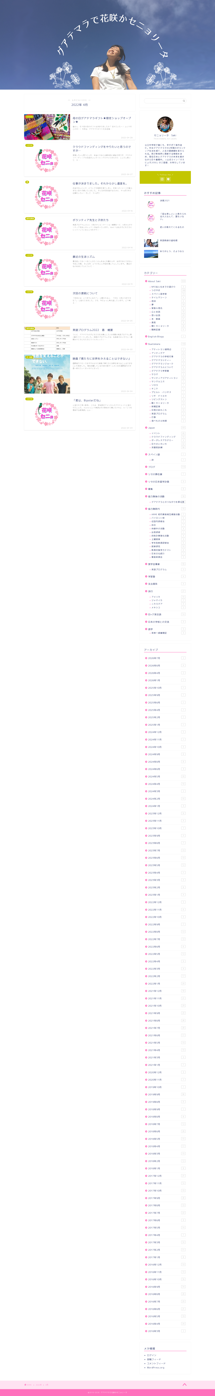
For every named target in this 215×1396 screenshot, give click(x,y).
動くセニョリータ (168, 403)
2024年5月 (166, 776)
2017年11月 (166, 1183)
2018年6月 (166, 1131)
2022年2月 (166, 976)
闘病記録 (168, 329)
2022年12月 (166, 902)
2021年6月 (166, 1035)
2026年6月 (166, 665)
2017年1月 (166, 1257)
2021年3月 (166, 1057)
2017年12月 (166, 1175)
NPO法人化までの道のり (168, 286)
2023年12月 (166, 813)
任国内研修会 (168, 521)
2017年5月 (166, 1227)
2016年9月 (166, 1286)
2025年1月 (166, 724)
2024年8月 (166, 761)
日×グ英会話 (166, 614)
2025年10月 (166, 687)
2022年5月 (166, 954)
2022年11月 (166, 909)
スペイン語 (166, 454)
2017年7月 (166, 1212)
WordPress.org (155, 1367)
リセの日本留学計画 (166, 481)
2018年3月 (166, 1153)
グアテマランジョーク (168, 363)
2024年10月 (166, 747)
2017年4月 (166, 1235)
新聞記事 (168, 406)
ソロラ (168, 385)
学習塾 (166, 576)
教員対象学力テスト (168, 550)
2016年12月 (166, 1264)
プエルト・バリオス (168, 392)
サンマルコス (168, 381)
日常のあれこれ (168, 410)
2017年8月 (166, 1205)
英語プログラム (168, 413)
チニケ (168, 388)
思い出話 (168, 315)
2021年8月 (166, 1020)
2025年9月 (166, 695)
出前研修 (168, 532)
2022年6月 (166, 946)
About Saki (166, 281)
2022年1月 (166, 983)
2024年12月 (166, 732)
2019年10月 (166, 1087)
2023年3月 (166, 880)
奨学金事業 (166, 564)
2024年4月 (166, 784)
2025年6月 (166, 702)
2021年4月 (166, 1050)
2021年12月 (166, 991)
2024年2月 (166, 798)
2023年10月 (166, 828)
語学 (166, 629)
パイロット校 (168, 517)
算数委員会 (168, 557)
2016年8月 (166, 1294)
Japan (166, 427)
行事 (168, 417)
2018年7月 (166, 1124)
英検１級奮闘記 (168, 632)
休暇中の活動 (168, 528)
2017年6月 (166, 1220)
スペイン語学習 (168, 294)
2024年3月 (166, 791)
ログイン (151, 1355)
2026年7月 (166, 658)
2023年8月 (166, 843)
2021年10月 (166, 1005)
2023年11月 (166, 820)
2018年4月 (166, 1146)
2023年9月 (166, 835)
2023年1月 (166, 894)
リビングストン (168, 399)
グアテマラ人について (168, 367)
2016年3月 (166, 1331)
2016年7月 (166, 1301)
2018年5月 (166, 1138)
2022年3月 (166, 968)
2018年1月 (166, 1168)
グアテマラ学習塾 (168, 370)
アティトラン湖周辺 (168, 349)
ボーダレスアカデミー (168, 440)
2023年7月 (166, 850)
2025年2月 (166, 717)
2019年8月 (166, 1101)
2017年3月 (166, 1242)
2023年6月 (166, 857)
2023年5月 (166, 865)
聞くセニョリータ (168, 326)
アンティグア (168, 353)
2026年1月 (166, 680)
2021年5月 (166, 1042)
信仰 (168, 301)
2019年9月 (166, 1094)
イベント (168, 433)
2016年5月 (166, 1316)
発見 (168, 322)
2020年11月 (166, 1079)
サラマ (168, 374)
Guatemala (166, 344)
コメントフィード (156, 1363)
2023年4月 (166, 872)
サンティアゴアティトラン (168, 378)
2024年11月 (166, 739)
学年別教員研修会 (168, 542)
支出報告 (166, 583)
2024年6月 (166, 769)
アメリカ (168, 596)
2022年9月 (166, 924)
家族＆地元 (168, 308)
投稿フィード (154, 1359)
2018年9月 (166, 1109)
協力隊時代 (166, 508)
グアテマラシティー (168, 360)
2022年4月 (166, 961)
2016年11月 (166, 1272)
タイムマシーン (168, 297)
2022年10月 (166, 917)
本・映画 (168, 318)
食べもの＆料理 (168, 420)
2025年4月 (166, 710)
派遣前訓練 (168, 447)
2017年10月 (166, 1190)
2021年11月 (166, 998)
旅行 (166, 591)
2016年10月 (166, 1279)
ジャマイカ (168, 600)
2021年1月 (166, 1065)
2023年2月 (166, 887)
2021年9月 (166, 1013)
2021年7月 (166, 1028)
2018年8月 (166, 1116)
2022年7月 (166, 939)
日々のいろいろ (168, 443)
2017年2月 (166, 1249)
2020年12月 (166, 1072)
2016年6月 (166, 1309)
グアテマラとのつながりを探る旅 (168, 502)
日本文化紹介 (168, 553)
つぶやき (168, 290)
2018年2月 (166, 1161)
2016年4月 (166, 1323)
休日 (168, 525)
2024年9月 (166, 754)
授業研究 (168, 546)
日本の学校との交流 (166, 621)
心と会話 (168, 311)
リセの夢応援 (166, 474)
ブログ (166, 467)
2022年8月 (166, 931)
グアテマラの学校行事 (168, 356)
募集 (166, 489)
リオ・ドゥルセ (168, 395)
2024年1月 (166, 806)
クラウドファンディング (168, 436)
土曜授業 (168, 539)
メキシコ (168, 607)
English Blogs (166, 336)
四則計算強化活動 (168, 535)
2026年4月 (166, 673)
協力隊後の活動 (166, 496)
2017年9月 (166, 1198)
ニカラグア (168, 603)
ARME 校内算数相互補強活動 (168, 514)
